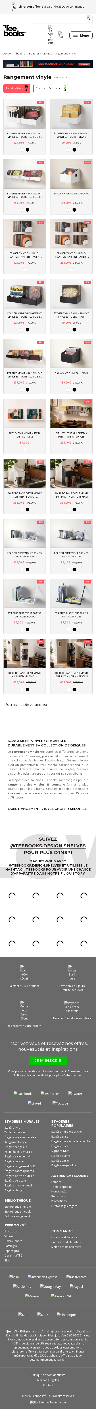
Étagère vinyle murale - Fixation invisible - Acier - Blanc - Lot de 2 (24, 255)
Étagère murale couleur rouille (70, 1141)
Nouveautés (59, 1191)
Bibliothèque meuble (17, 1211)
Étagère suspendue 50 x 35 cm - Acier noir (71, 615)
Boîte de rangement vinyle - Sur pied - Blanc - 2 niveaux (25, 495)
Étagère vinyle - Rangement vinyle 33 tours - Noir (71, 315)
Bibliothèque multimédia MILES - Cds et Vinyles (71, 435)
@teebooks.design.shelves (48, 845)
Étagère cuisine (14, 1161)
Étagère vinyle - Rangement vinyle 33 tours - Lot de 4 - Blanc (24, 195)
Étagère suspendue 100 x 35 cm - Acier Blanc (24, 555)
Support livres (60, 1151)
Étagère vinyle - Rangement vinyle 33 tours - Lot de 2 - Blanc (24, 135)
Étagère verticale (15, 1180)
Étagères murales (22, 1121)
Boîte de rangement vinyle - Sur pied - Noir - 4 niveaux (71, 674)
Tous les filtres (15, 88)
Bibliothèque (17, 1200)
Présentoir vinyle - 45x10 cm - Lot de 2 (24, 435)
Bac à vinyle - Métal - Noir (71, 373)
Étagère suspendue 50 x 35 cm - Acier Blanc (24, 615)
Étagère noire (60, 1146)
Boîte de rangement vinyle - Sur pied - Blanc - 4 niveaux (25, 674)
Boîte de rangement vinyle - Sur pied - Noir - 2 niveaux (71, 495)
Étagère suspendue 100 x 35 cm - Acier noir (71, 555)
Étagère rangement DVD (19, 1166)
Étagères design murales (20, 1137)
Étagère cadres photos (19, 1171)
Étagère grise (59, 1136)
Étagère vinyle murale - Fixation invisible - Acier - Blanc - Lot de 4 (71, 255)
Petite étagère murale (18, 1152)
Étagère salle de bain (17, 1156)
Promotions (59, 1201)
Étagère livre (12, 1128)
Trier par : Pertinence (49, 88)
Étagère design (13, 1190)
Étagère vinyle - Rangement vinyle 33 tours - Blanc (71, 135)
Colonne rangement (17, 1216)
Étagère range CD (15, 1147)
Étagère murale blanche (66, 1132)
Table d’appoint (61, 1187)
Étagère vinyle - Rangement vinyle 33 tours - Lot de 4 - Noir (24, 375)
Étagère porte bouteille (19, 1176)
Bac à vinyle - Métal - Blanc (71, 193)
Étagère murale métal (18, 1185)
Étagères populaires (62, 1123)
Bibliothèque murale (17, 1207)
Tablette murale (14, 1132)
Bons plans (58, 1196)
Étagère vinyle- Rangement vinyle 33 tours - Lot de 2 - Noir (24, 315)
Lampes (56, 1182)
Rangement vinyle (15, 1142)
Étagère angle (60, 1161)
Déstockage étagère (64, 1206)
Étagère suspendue (63, 1165)
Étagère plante (60, 1156)
